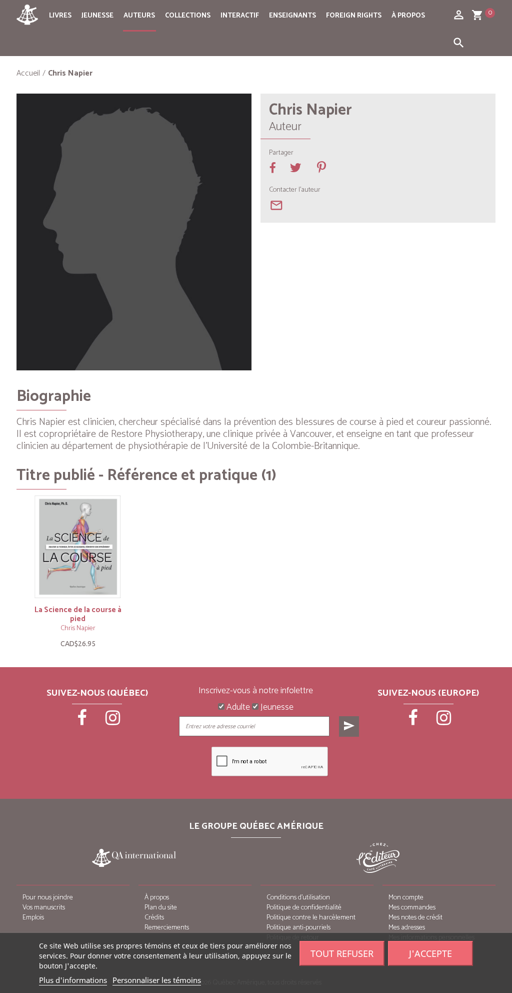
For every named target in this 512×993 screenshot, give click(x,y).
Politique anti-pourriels (298, 927)
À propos (408, 16)
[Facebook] (82, 721)
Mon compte (406, 897)
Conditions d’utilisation (298, 897)
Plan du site (160, 907)
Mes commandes (412, 907)
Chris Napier (78, 628)
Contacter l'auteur (294, 190)
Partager (281, 153)
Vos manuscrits (43, 907)
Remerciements (166, 927)
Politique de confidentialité (304, 907)
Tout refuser (342, 953)
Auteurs (139, 16)
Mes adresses (406, 927)
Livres (60, 16)
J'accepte (430, 953)
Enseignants (292, 16)
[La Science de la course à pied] (77, 546)
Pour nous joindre (47, 897)
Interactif (239, 16)
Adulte (237, 707)
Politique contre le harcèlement (311, 917)
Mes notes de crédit (415, 917)
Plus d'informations (73, 980)
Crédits (154, 917)
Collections (187, 16)
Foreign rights (354, 16)
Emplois (33, 917)
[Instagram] (112, 721)
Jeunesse (98, 16)
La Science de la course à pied (78, 614)
